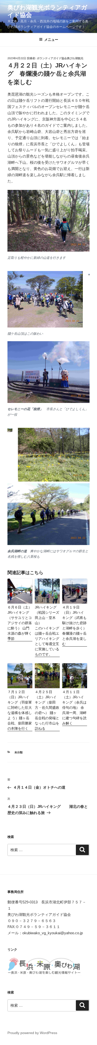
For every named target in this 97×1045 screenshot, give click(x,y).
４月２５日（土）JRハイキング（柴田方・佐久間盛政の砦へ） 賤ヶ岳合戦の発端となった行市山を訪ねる (47, 710)
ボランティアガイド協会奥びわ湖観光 (60, 58)
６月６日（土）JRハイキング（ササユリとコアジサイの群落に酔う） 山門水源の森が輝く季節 (19, 623)
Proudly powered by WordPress (32, 1033)
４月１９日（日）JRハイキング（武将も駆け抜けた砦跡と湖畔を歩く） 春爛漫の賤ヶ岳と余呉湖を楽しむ (74, 625)
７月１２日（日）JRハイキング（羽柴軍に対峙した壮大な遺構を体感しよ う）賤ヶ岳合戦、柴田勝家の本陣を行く (19, 710)
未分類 (18, 752)
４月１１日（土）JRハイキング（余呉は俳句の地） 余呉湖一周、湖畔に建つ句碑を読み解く (74, 707)
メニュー (51, 40)
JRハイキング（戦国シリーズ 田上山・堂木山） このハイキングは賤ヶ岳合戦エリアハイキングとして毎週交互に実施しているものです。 (47, 630)
